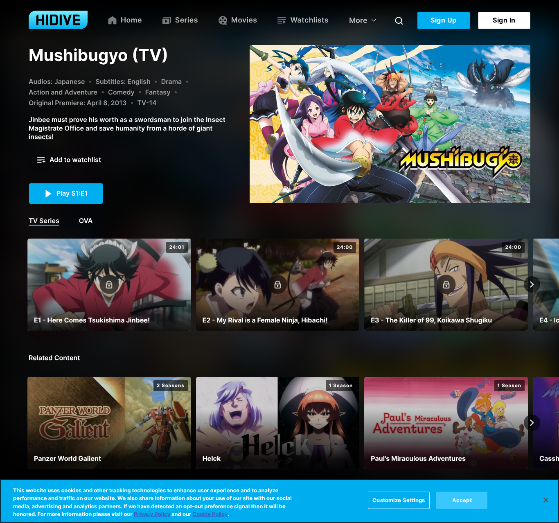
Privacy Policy (152, 514)
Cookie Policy (210, 514)
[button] (69, 160)
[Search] (399, 20)
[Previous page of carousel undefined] (27, 284)
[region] (279, 501)
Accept (462, 500)
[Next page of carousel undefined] (532, 284)
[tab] (44, 221)
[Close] (546, 500)
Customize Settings (398, 500)
